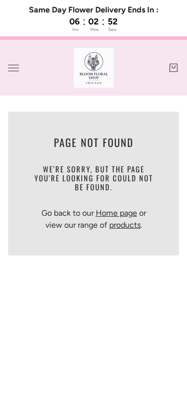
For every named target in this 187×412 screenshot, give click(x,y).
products (125, 225)
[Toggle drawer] (13, 68)
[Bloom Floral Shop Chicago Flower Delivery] (94, 68)
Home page (116, 213)
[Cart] (173, 67)
